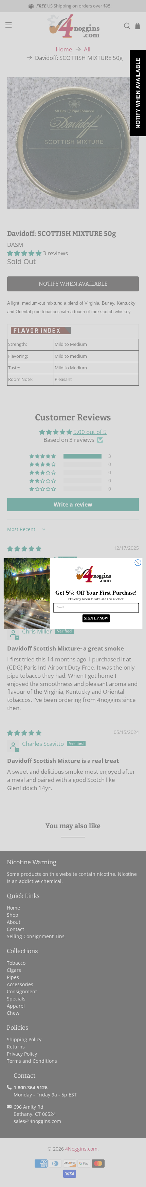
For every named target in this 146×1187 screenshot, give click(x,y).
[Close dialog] (138, 562)
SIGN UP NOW (96, 618)
